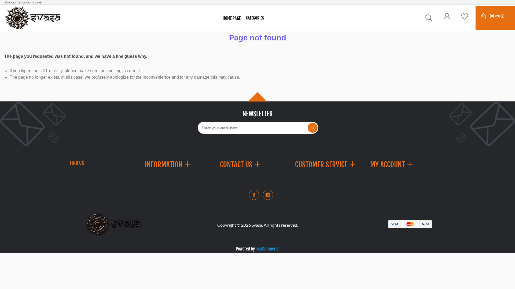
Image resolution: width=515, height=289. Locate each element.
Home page (232, 18)
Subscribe (313, 128)
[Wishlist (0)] (465, 18)
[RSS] (269, 196)
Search (78, 18)
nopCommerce (267, 249)
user (447, 18)
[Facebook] (256, 196)
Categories (255, 18)
